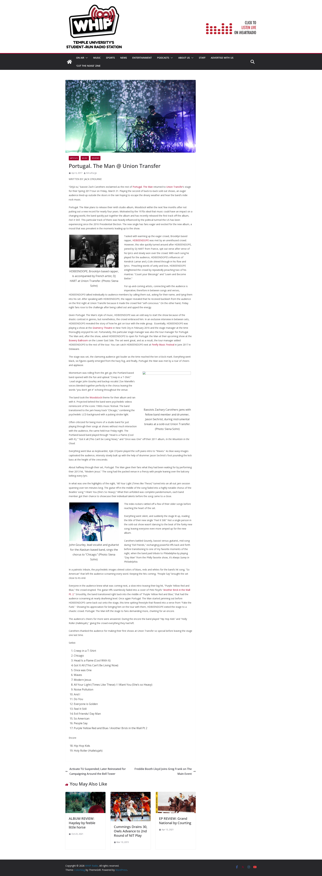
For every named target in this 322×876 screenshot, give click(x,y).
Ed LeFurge (91, 173)
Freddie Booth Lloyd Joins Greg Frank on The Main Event (163, 771)
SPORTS (110, 57)
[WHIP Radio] (69, 62)
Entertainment (142, 57)
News (123, 57)
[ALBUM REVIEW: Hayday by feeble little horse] (85, 794)
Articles (74, 158)
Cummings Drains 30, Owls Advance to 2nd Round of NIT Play (130, 831)
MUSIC (97, 57)
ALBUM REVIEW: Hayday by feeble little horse (82, 822)
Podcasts (163, 57)
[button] (86, 57)
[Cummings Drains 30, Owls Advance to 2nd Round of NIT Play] (131, 794)
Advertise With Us (222, 57)
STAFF (202, 57)
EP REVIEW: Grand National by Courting (175, 820)
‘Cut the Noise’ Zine (88, 65)
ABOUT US (184, 57)
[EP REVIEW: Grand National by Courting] (176, 794)
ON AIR (80, 57)
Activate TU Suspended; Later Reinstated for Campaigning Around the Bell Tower (97, 771)
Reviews (95, 158)
